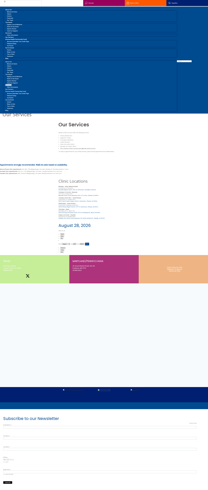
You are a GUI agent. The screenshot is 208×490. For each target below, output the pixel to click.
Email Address (7, 425)
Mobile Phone (6, 469)
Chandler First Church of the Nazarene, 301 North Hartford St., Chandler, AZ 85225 (81, 218)
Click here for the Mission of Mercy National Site (174, 269)
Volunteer (10, 56)
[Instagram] (11, 276)
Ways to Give (11, 52)
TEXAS (6, 261)
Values (9, 14)
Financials (10, 18)
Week (62, 236)
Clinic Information (12, 35)
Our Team (10, 20)
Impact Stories (11, 29)
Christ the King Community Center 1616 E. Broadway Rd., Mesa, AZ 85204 (79, 212)
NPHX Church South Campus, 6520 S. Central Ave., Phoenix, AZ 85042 (77, 201)
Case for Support (12, 31)
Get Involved (9, 48)
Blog (6, 58)
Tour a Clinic (11, 54)
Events (9, 50)
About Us (8, 10)
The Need (8, 22)
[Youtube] (22, 276)
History (9, 16)
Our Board (10, 45)
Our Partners (9, 37)
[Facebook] (5, 276)
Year (78, 244)
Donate (91, 3)
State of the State (13, 26)
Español (174, 3)
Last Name (6, 447)
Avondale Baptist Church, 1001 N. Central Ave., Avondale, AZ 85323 (77, 189)
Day (62, 238)
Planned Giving (11, 43)
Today (62, 250)
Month (62, 234)
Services (8, 33)
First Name (6, 436)
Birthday (5, 457)
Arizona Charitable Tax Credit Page (18, 41)
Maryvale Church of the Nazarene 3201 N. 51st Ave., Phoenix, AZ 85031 (78, 195)
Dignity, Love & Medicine (14, 24)
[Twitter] (80, 276)
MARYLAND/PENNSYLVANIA (88, 261)
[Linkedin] (16, 276)
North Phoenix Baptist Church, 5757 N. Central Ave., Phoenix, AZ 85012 (78, 207)
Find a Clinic (134, 3)
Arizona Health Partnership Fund (15, 39)
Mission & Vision (12, 12)
